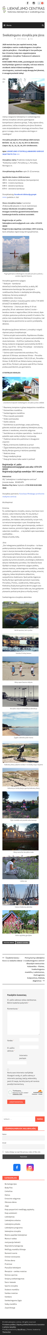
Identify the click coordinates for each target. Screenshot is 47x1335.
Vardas (10, 1040)
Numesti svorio (22, 942)
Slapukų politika (22, 1324)
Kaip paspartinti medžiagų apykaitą (19, 1209)
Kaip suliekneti (11, 1213)
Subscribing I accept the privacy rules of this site (22, 1152)
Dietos (7, 1195)
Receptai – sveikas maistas (16, 1271)
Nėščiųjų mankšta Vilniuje (15, 1249)
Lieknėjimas (10, 1217)
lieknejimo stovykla (13, 1231)
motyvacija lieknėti (12, 1242)
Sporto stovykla (11, 1286)
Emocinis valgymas (12, 1198)
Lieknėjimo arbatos (13, 1220)
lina (31, 39)
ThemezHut (6, 1332)
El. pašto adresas (11, 1049)
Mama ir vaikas (11, 1238)
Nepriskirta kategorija (14, 1246)
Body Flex (9, 1187)
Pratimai (8, 1264)
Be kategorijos (11, 1184)
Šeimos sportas (11, 1275)
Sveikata (8, 1296)
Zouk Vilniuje (10, 1308)
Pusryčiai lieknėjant (13, 1267)
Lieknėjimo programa (14, 1227)
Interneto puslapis (23, 1056)
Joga (7, 1206)
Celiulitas (9, 1191)
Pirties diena (10, 1260)
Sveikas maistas (11, 1293)
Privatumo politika (8, 1324)
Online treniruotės (12, 1256)
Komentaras (13, 1008)
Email (4, 1143)
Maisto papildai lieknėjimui (16, 1235)
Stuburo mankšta (12, 1289)
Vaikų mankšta (11, 1304)
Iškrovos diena (11, 1202)
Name (4, 1134)
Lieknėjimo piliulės (12, 1224)
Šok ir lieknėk (10, 1282)
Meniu (9, 25)
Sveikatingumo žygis (13, 1300)
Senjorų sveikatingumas (14, 1278)
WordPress (21, 1329)
